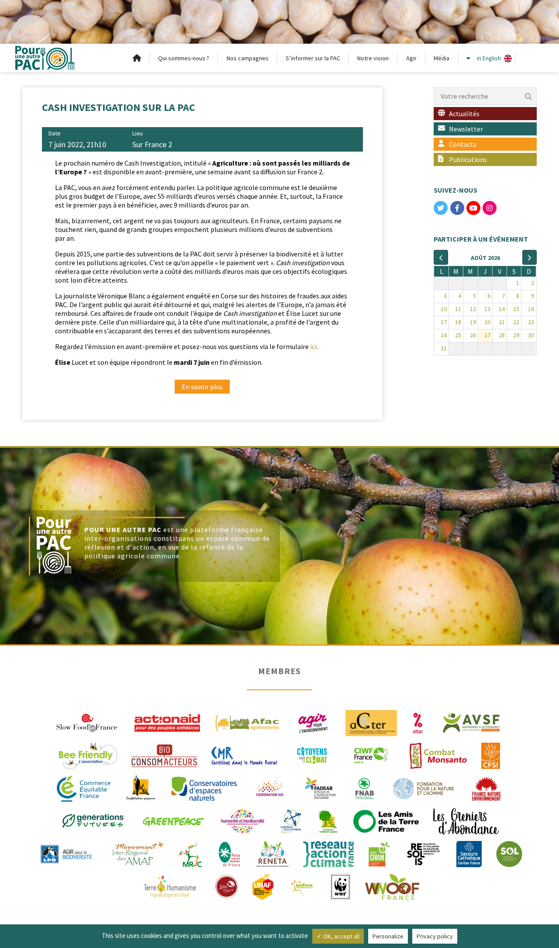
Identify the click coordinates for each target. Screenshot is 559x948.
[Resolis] (423, 853)
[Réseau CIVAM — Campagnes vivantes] (379, 853)
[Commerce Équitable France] (83, 787)
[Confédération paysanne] (141, 787)
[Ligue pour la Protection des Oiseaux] (66, 853)
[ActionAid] (167, 722)
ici (313, 346)
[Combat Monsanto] (438, 755)
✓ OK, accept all (338, 936)
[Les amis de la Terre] (386, 820)
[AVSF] (471, 722)
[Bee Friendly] (88, 755)
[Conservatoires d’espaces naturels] (204, 787)
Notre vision (373, 58)
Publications (468, 159)
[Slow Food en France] (87, 722)
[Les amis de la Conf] (328, 820)
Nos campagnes (248, 58)
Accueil (137, 58)
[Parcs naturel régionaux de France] (229, 853)
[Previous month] (441, 257)
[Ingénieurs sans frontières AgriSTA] (291, 820)
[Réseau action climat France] (328, 853)
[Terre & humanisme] (170, 886)
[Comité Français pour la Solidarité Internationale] (490, 755)
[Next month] (529, 257)
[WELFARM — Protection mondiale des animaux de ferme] (303, 886)
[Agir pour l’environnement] (312, 722)
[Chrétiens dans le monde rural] (244, 755)
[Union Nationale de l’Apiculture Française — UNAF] (263, 886)
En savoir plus (202, 386)
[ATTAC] (418, 722)
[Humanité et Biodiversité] (242, 820)
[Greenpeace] (173, 820)
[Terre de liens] (226, 886)
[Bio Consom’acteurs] (164, 755)
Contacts (462, 144)
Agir (411, 58)
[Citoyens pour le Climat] (311, 755)
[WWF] (340, 886)
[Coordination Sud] (269, 787)
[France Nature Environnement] (486, 787)
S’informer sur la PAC (313, 58)
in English (489, 58)
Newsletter (466, 129)
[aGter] (371, 722)
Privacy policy (435, 936)
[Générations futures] (93, 820)
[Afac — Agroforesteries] (247, 722)
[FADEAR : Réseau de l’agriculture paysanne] (320, 787)
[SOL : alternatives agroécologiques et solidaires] (509, 853)
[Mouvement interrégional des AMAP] (137, 853)
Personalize (388, 936)
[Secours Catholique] (469, 853)
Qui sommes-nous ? (183, 58)
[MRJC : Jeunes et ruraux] (190, 853)
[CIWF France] (371, 755)
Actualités (464, 113)
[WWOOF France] (392, 886)
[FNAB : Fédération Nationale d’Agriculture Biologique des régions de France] (364, 787)
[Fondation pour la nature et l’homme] (423, 787)
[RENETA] (273, 853)
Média (441, 58)
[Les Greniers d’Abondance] (466, 820)
